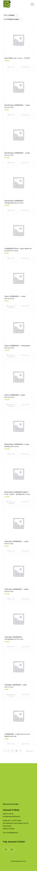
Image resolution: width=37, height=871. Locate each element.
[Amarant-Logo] (15, 4)
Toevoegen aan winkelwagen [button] (12, 306)
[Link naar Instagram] (11, 849)
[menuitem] (31, 4)
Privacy (24, 861)
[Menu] (31, 4)
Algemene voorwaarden (16, 861)
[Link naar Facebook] (6, 849)
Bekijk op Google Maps (10, 804)
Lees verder (12, 67)
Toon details (26, 67)
